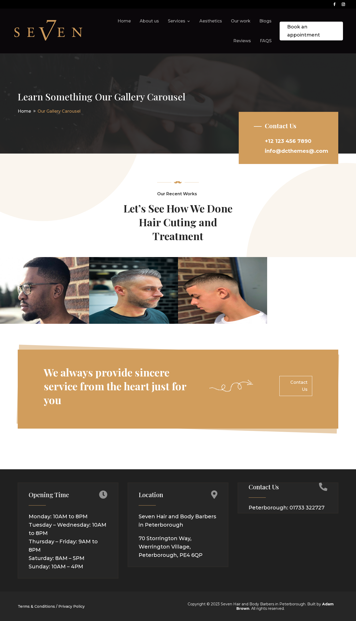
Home (124, 21)
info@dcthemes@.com (296, 151)
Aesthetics (210, 21)
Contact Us (299, 386)
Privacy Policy (71, 606)
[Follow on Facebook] (334, 4)
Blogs (265, 21)
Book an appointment (303, 31)
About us (149, 21)
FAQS (266, 40)
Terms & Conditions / (37, 606)
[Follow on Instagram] (343, 4)
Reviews (242, 40)
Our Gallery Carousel (59, 111)
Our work (240, 21)
